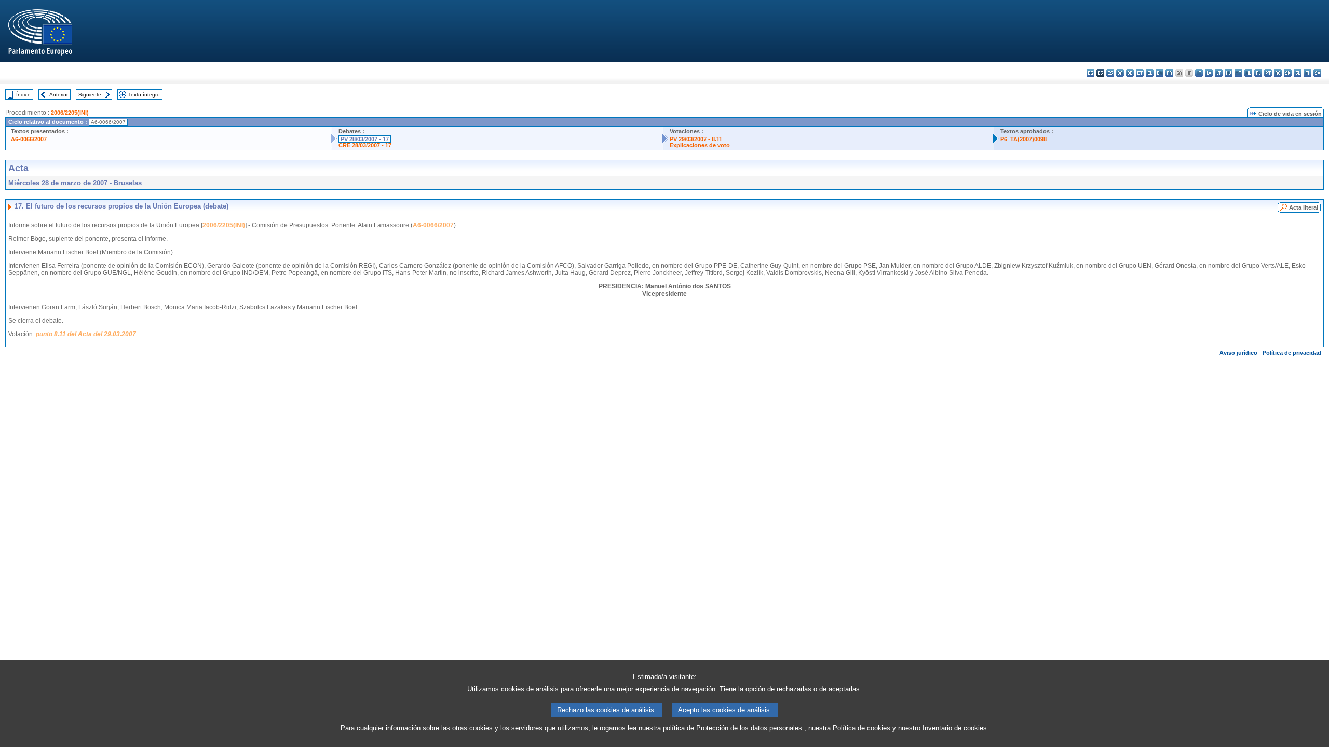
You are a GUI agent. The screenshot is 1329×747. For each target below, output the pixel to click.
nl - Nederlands (1248, 73)
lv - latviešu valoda (1209, 73)
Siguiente (89, 95)
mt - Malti (1238, 73)
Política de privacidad (1292, 353)
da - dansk (1120, 73)
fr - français (1169, 73)
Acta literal (1303, 207)
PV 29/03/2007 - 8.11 (696, 139)
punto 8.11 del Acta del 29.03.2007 (86, 334)
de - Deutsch (1130, 73)
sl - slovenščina (1297, 73)
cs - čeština (1110, 73)
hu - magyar (1228, 73)
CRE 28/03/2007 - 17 (364, 145)
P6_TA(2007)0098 (1023, 139)
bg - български (1090, 73)
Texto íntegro (144, 95)
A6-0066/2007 (29, 139)
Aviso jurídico (1238, 353)
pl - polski (1258, 73)
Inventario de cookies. (956, 728)
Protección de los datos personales (749, 728)
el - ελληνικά (1150, 73)
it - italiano (1199, 73)
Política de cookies (861, 728)
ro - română (1278, 73)
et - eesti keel (1140, 73)
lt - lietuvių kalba (1219, 73)
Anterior (58, 95)
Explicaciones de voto (700, 145)
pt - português (1268, 73)
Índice (23, 95)
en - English (1159, 73)
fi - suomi (1307, 73)
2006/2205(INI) (70, 112)
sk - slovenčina (1288, 73)
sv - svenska (1317, 73)
